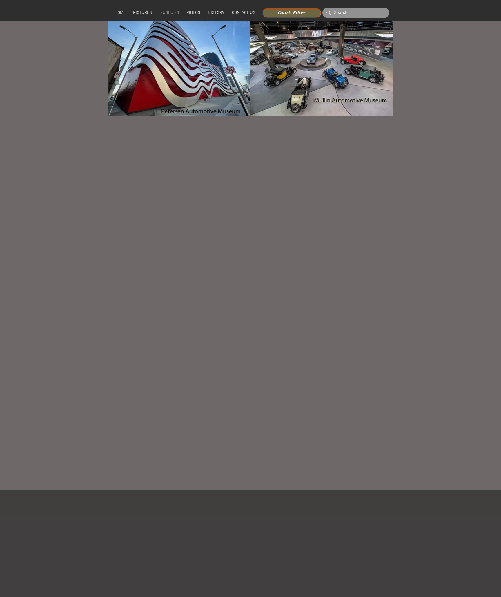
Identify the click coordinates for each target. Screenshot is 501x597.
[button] (193, 12)
